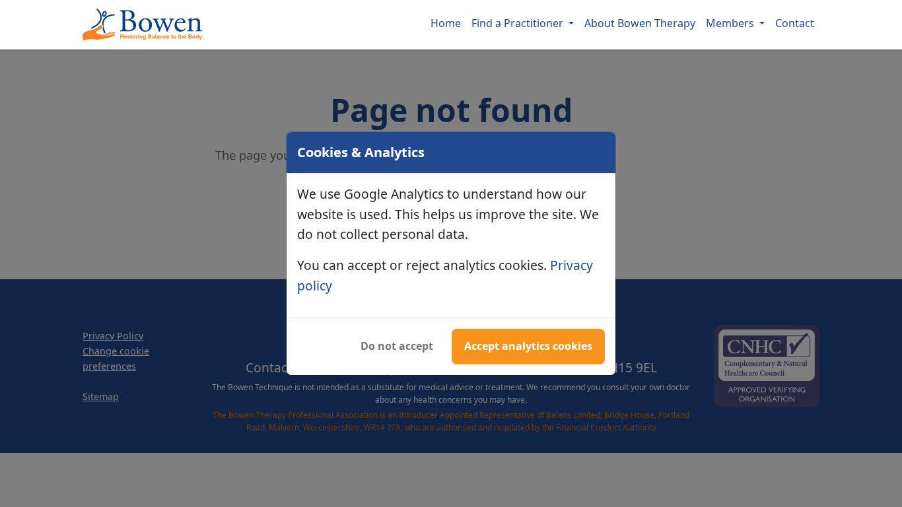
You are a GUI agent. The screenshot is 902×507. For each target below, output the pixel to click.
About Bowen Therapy (639, 23)
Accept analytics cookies (528, 346)
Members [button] (731, 23)
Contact (794, 23)
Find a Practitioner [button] (518, 23)
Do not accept (397, 346)
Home (446, 23)
